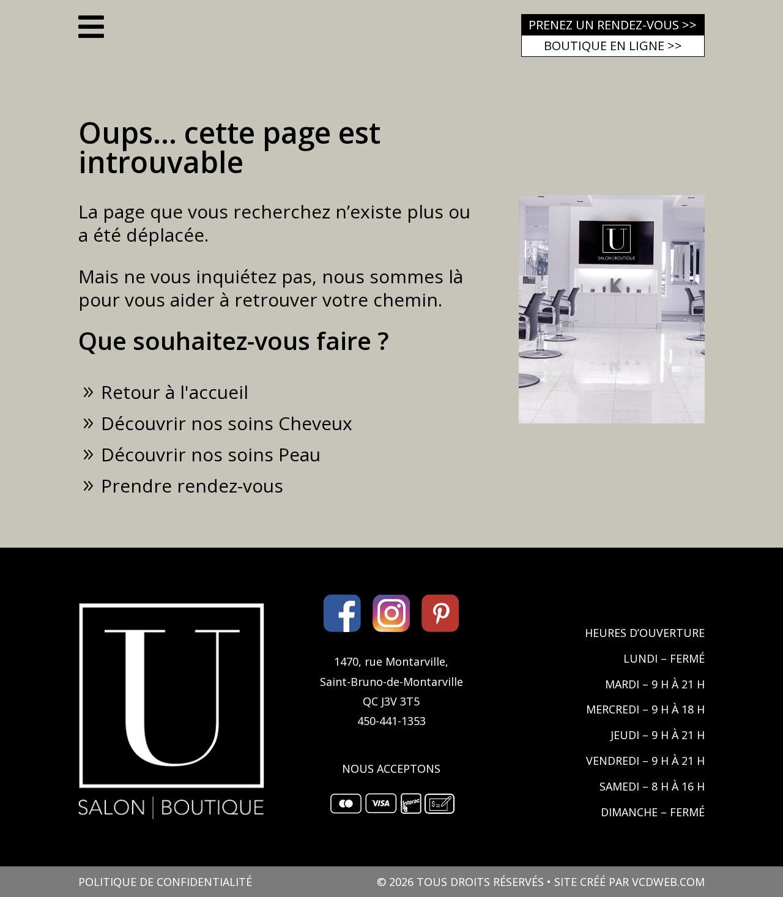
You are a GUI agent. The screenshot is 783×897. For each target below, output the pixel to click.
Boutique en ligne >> (613, 45)
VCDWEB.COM (668, 881)
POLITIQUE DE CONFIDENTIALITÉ (165, 881)
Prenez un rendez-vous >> (613, 25)
